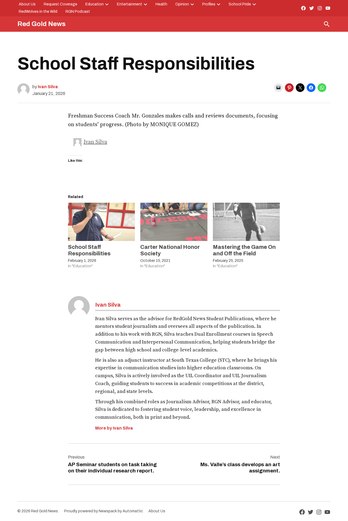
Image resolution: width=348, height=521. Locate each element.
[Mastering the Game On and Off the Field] (246, 222)
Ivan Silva (48, 86)
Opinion (182, 4)
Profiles (208, 4)
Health (161, 4)
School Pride (240, 4)
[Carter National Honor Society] (173, 222)
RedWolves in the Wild (38, 11)
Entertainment (129, 4)
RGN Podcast (78, 11)
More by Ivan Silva (114, 428)
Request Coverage (60, 4)
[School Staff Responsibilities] (101, 222)
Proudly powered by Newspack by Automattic (103, 511)
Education (94, 4)
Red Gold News (41, 23)
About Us (27, 4)
